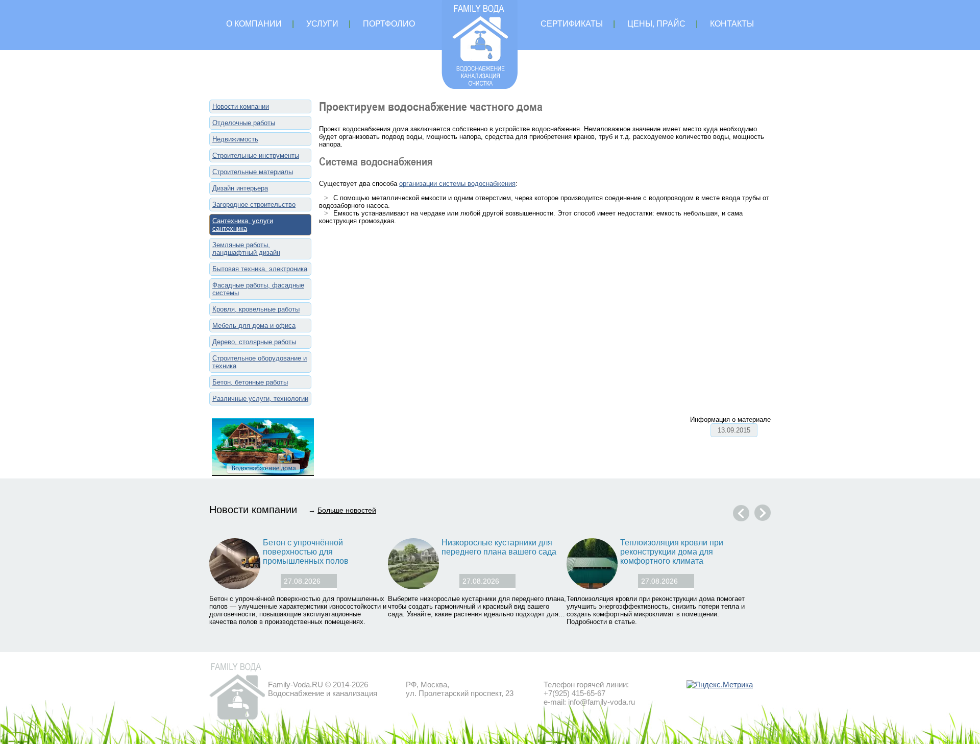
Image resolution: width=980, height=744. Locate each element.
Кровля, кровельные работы (256, 309)
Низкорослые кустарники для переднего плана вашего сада (499, 547)
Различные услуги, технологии (260, 398)
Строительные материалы (252, 172)
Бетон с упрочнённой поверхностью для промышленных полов (306, 551)
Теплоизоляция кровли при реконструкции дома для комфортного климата (671, 551)
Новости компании (240, 106)
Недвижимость (235, 139)
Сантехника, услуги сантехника (242, 224)
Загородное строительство (254, 204)
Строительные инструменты (255, 155)
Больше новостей (346, 510)
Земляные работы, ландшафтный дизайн (246, 248)
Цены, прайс (656, 23)
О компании (254, 23)
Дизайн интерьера (240, 188)
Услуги (322, 23)
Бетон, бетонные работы (250, 382)
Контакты (732, 23)
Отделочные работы (243, 123)
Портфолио (389, 23)
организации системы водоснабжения (457, 183)
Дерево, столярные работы (254, 342)
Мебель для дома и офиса (254, 325)
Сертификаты (572, 23)
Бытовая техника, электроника (259, 269)
